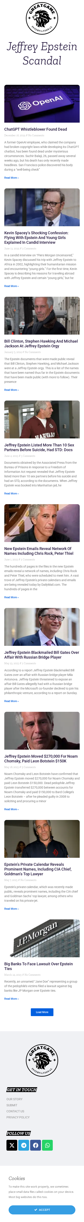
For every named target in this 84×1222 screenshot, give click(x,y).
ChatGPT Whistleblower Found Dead (35, 129)
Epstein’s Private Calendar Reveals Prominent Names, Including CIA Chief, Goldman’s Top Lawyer (38, 869)
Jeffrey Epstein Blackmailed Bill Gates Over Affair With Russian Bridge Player (41, 654)
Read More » (11, 177)
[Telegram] (23, 1145)
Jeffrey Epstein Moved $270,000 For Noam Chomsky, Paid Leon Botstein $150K (41, 758)
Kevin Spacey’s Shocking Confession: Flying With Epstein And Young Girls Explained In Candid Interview (36, 238)
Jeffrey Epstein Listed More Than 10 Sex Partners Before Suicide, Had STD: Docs (39, 447)
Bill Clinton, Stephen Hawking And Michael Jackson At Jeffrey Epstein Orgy (41, 343)
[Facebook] (35, 1145)
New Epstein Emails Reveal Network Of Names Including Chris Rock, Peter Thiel (38, 551)
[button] (42, 1012)
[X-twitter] (11, 1145)
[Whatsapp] (47, 1145)
